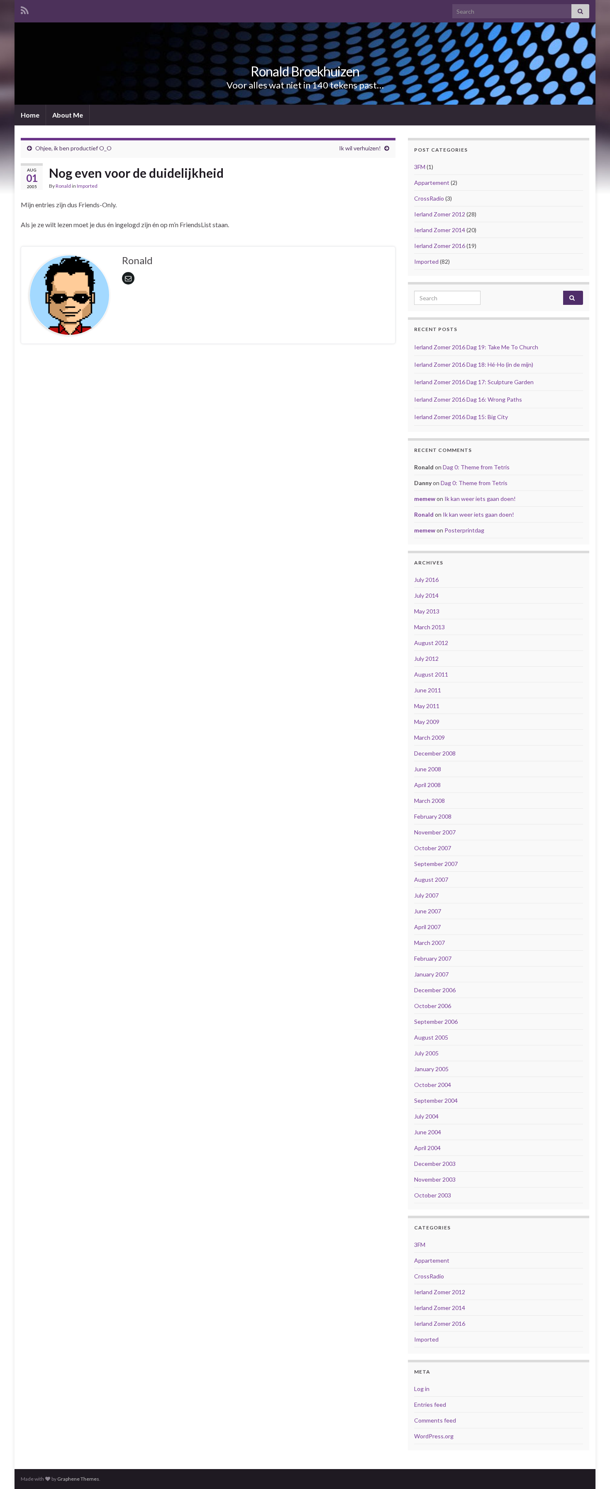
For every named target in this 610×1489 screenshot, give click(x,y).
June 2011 (427, 690)
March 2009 (429, 737)
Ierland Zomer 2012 (439, 214)
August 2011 (431, 674)
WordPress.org (434, 1436)
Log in (421, 1388)
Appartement (431, 182)
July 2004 (426, 1116)
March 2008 (429, 800)
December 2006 (435, 989)
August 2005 (431, 1037)
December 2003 (435, 1163)
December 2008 (435, 753)
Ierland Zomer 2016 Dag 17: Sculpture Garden (474, 381)
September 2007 (436, 863)
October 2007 (432, 847)
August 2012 (431, 642)
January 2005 (431, 1068)
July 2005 (426, 1053)
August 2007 (431, 879)
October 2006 (432, 1005)
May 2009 (426, 721)
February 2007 (432, 958)
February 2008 (432, 816)
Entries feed (430, 1404)
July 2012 (426, 658)
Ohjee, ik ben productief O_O (73, 148)
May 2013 (426, 611)
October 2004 (432, 1084)
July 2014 (426, 595)
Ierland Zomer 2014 (439, 229)
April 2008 (427, 784)
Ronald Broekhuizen (305, 71)
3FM (419, 166)
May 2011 (426, 705)
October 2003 (432, 1195)
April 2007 (427, 926)
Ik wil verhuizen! (360, 148)
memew (424, 498)
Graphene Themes (78, 1479)
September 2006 (436, 1021)
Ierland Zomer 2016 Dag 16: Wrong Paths (468, 399)
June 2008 (427, 769)
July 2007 (426, 895)
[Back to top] (591, 1470)
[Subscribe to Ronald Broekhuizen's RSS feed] (25, 9)
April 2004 (427, 1147)
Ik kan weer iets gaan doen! (480, 498)
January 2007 (431, 974)
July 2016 (426, 579)
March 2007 (429, 942)
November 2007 (435, 832)
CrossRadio (429, 198)
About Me (67, 115)
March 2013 (429, 626)
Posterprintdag (464, 530)
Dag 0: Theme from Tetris (476, 467)
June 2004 (427, 1132)
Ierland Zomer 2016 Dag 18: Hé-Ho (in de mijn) (473, 364)
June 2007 (427, 911)
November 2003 (435, 1179)
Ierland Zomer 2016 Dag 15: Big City (461, 416)
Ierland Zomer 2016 (439, 245)
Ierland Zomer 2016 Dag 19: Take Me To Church (476, 347)
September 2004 (436, 1100)
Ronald (63, 186)
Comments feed (435, 1420)
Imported (87, 186)
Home (30, 115)
